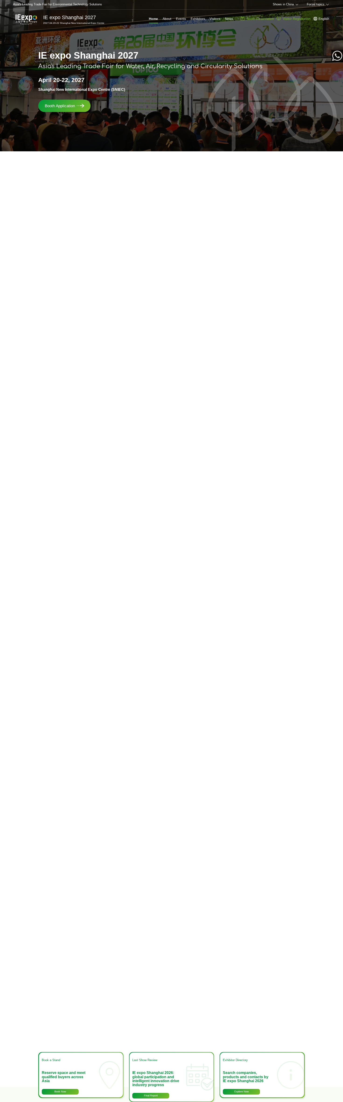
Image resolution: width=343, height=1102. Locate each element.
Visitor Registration (297, 19)
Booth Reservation (260, 19)
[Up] (338, 1082)
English (323, 19)
